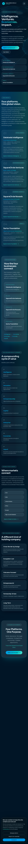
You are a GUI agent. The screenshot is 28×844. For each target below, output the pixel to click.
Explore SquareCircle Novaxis (11, 216)
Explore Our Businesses (9, 47)
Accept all (14, 840)
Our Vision (6, 52)
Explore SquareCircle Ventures (11, 185)
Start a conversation (13, 652)
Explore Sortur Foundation (10, 244)
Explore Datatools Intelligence (11, 156)
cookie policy (6, 829)
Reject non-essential (14, 836)
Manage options (14, 833)
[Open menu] (24, 3)
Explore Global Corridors (10, 519)
